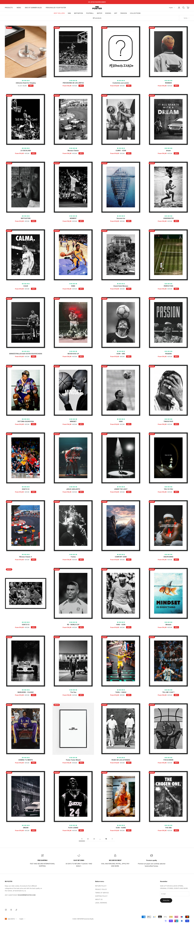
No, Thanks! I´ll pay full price (97, 488)
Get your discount (97, 482)
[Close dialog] (117, 437)
